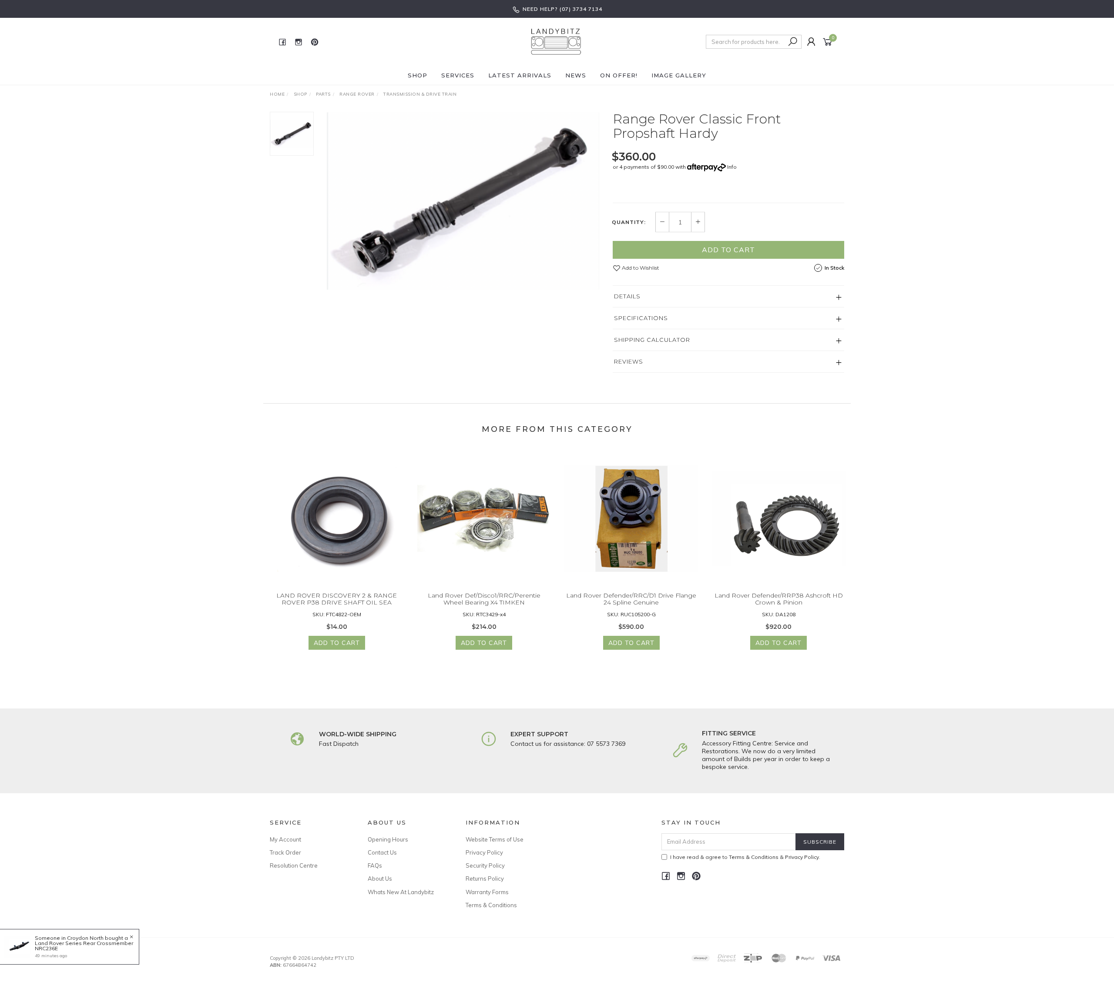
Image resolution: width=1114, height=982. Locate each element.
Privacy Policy (484, 852)
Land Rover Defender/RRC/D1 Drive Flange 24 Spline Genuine (631, 599)
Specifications (641, 317)
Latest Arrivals (519, 75)
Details (627, 296)
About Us (380, 878)
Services (457, 75)
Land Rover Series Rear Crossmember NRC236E (84, 946)
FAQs (375, 865)
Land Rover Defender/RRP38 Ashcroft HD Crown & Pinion (779, 599)
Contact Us (382, 852)
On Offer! (619, 75)
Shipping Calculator (652, 339)
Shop (417, 75)
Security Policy (485, 865)
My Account (285, 839)
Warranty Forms (487, 891)
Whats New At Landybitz (401, 891)
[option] (463, 201)
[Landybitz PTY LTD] (556, 41)
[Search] (793, 42)
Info (732, 167)
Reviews (628, 361)
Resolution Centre (294, 865)
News (575, 75)
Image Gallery (678, 75)
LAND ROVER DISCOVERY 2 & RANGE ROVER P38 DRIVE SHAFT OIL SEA (336, 599)
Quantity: (629, 222)
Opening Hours (388, 839)
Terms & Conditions (491, 905)
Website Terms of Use (494, 839)
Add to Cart (728, 249)
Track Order (285, 852)
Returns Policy (485, 878)
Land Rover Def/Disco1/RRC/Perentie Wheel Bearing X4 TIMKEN (484, 599)
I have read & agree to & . (745, 857)
